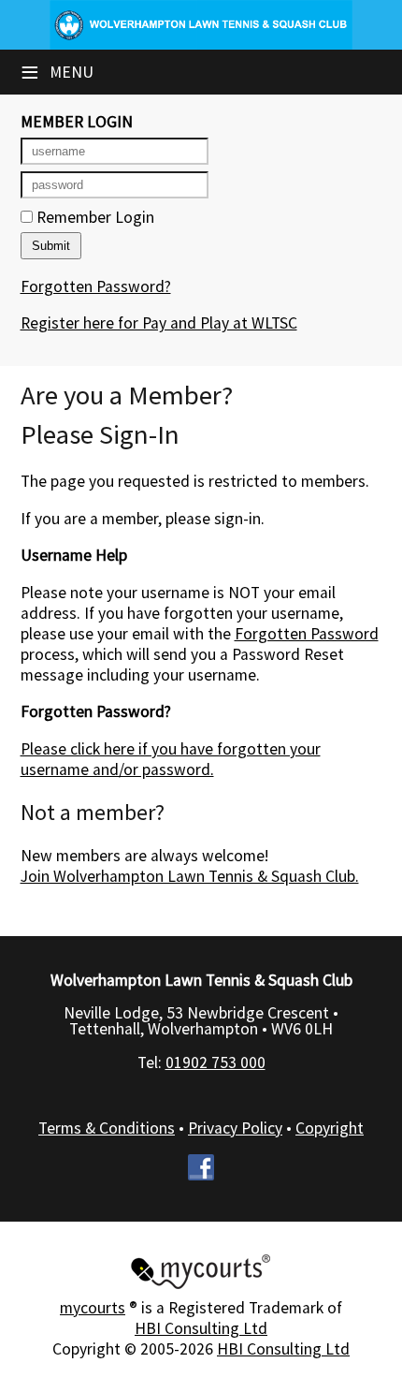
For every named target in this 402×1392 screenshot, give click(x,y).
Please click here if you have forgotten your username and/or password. (171, 759)
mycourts (92, 1307)
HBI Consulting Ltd (201, 1328)
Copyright (329, 1128)
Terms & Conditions (106, 1128)
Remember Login (93, 217)
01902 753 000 (215, 1062)
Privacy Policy (235, 1128)
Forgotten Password (307, 633)
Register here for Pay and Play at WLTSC (159, 323)
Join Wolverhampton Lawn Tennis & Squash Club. (190, 876)
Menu (57, 72)
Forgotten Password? (96, 286)
